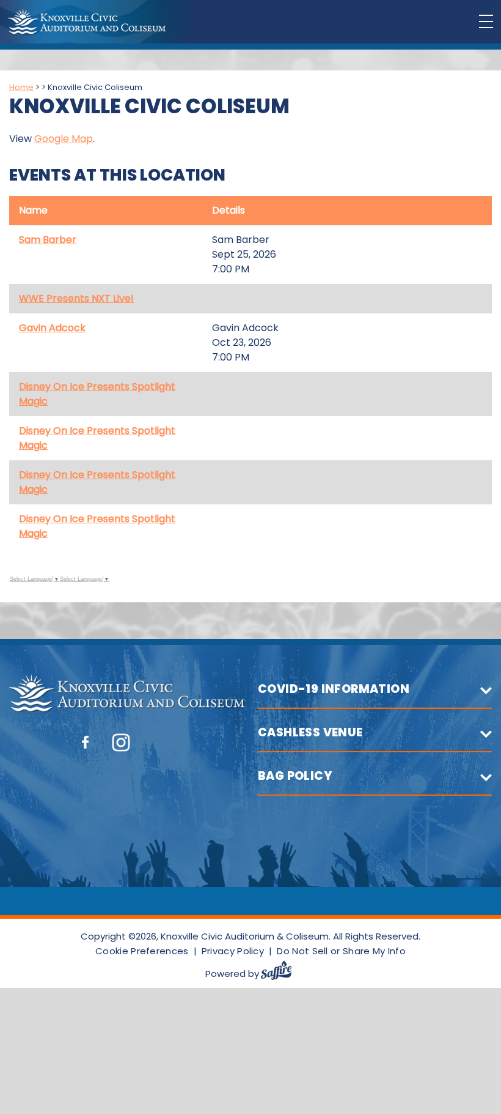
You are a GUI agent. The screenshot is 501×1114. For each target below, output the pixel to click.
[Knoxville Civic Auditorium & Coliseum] (87, 22)
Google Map (63, 139)
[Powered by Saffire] (281, 973)
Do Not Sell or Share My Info (341, 950)
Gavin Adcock (52, 328)
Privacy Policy (233, 950)
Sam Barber (47, 240)
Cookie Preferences (141, 950)
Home (21, 87)
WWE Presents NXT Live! (76, 298)
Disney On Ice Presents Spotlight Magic (97, 393)
